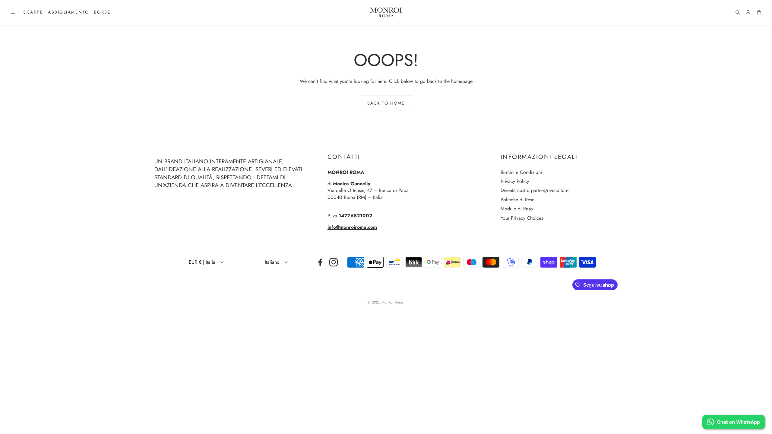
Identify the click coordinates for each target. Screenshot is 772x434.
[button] (13, 12)
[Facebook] (320, 262)
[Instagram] (333, 262)
